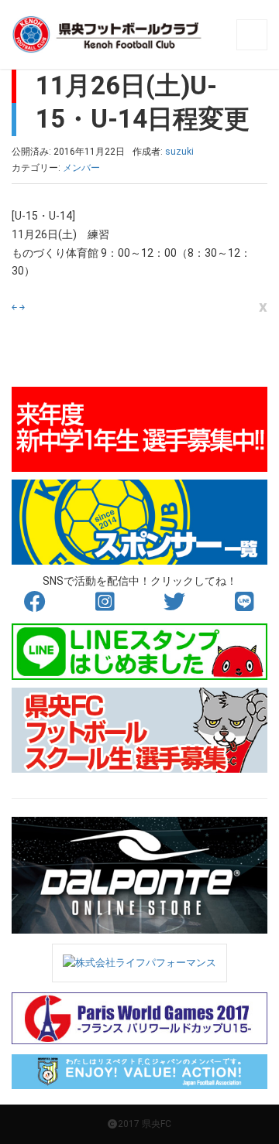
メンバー (81, 167)
